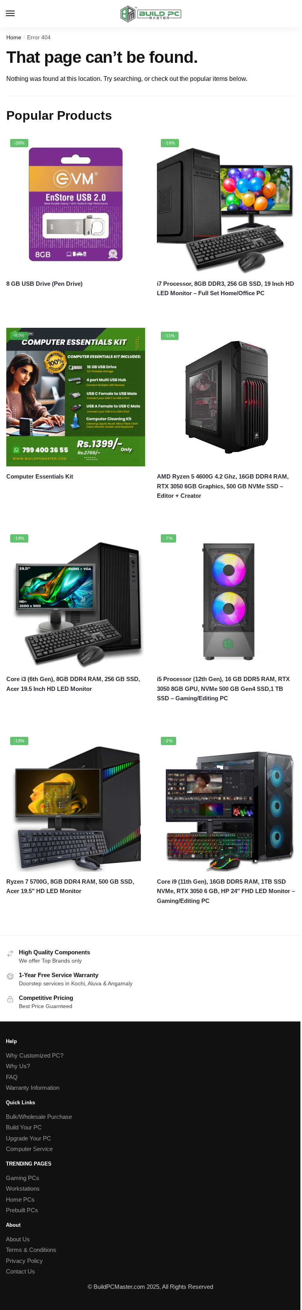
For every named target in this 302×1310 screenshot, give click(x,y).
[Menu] (17, 14)
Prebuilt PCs (22, 1210)
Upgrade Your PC (28, 1138)
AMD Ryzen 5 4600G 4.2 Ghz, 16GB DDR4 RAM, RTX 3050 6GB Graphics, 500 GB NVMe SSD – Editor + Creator (223, 486)
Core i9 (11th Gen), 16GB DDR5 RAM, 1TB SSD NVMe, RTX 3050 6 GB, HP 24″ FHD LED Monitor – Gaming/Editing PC (226, 891)
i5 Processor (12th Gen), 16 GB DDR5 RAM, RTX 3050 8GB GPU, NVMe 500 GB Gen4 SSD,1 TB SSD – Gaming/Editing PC (223, 689)
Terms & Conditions (31, 1249)
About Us (18, 1239)
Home (13, 37)
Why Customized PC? (34, 1055)
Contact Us (20, 1271)
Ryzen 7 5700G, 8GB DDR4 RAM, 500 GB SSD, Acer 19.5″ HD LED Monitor (70, 886)
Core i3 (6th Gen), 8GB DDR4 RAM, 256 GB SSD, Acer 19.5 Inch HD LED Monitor (73, 684)
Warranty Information (32, 1087)
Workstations (23, 1188)
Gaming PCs (22, 1178)
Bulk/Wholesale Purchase (39, 1116)
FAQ (12, 1077)
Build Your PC (24, 1127)
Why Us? (18, 1066)
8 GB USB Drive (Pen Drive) (44, 283)
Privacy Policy (24, 1260)
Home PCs (20, 1199)
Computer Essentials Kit (39, 476)
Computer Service (29, 1149)
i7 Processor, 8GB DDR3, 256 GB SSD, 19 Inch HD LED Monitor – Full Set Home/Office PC (225, 288)
